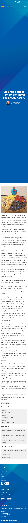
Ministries (3, 473)
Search (11, 2)
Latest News (5, 426)
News (2, 476)
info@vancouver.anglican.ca (8, 496)
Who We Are (4, 471)
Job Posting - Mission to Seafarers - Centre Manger (13, 441)
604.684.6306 (4, 493)
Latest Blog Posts (7, 447)
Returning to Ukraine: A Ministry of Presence (14, 450)
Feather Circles (6, 454)
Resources (4, 475)
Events (3, 478)
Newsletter (4, 480)
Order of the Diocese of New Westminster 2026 (13, 436)
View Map (3, 516)
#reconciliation (5, 403)
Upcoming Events (7, 407)
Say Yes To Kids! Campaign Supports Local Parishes (13, 431)
